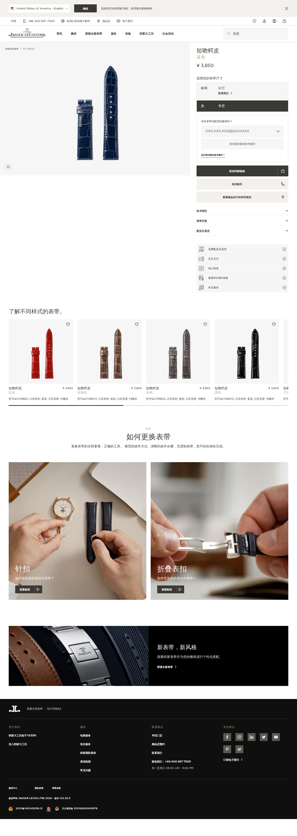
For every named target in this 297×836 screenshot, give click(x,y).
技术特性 (202, 210)
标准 (204, 88)
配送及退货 (203, 230)
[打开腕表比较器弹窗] (274, 21)
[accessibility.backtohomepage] (27, 33)
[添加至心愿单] (8, 167)
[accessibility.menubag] (285, 21)
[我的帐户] (264, 21)
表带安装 (202, 220)
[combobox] (255, 34)
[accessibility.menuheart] (254, 21)
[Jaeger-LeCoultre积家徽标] (14, 709)
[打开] (229, 34)
